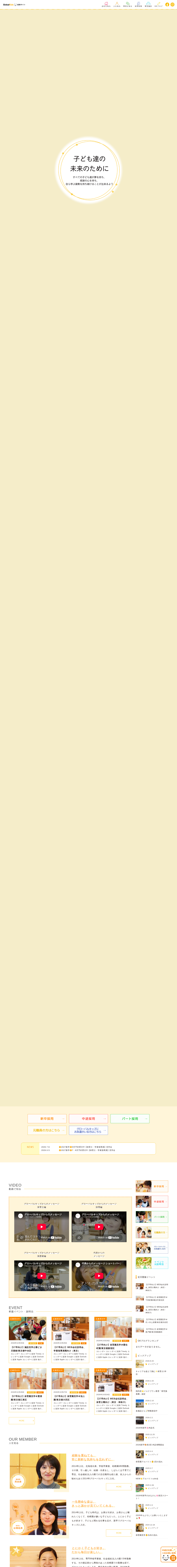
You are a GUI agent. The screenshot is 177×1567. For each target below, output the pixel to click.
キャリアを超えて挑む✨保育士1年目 (151, 1372)
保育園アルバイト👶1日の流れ (149, 1462)
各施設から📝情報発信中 (147, 1411)
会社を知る (106, 6)
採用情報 (138, 6)
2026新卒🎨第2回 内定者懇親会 (150, 1445)
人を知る (117, 6)
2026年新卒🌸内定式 (145, 1428)
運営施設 (148, 6)
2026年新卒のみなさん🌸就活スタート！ (152, 1496)
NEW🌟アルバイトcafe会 (147, 1479)
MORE (21, 1420)
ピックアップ (153, 1364)
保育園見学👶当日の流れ (147, 1535)
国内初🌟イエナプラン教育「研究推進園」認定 (151, 1392)
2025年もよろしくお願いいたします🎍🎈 (152, 1516)
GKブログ (159, 6)
